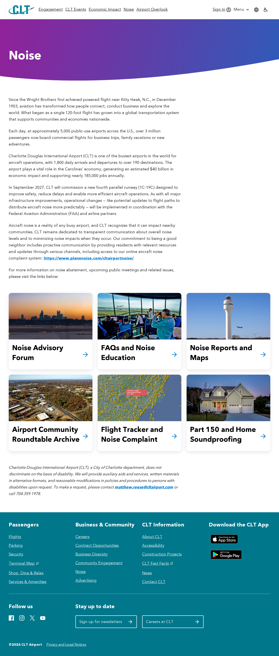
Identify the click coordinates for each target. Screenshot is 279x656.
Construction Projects (162, 554)
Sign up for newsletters (100, 623)
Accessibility (153, 545)
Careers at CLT (167, 623)
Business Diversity (91, 554)
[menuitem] (51, 9)
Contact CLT (153, 581)
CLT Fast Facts (158, 563)
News (147, 573)
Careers (82, 536)
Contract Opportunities (97, 545)
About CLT (152, 536)
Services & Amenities (27, 581)
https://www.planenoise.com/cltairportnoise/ (89, 258)
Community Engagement (98, 563)
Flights (15, 536)
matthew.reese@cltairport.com (144, 487)
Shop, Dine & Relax (26, 573)
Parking (16, 545)
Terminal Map (24, 563)
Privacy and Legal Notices (66, 644)
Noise (80, 571)
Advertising (86, 580)
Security (16, 554)
